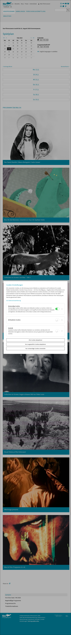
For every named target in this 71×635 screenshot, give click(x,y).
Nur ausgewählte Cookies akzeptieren (35, 344)
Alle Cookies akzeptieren (35, 340)
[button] (61, 309)
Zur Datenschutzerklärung (13, 300)
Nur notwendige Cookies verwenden (35, 348)
